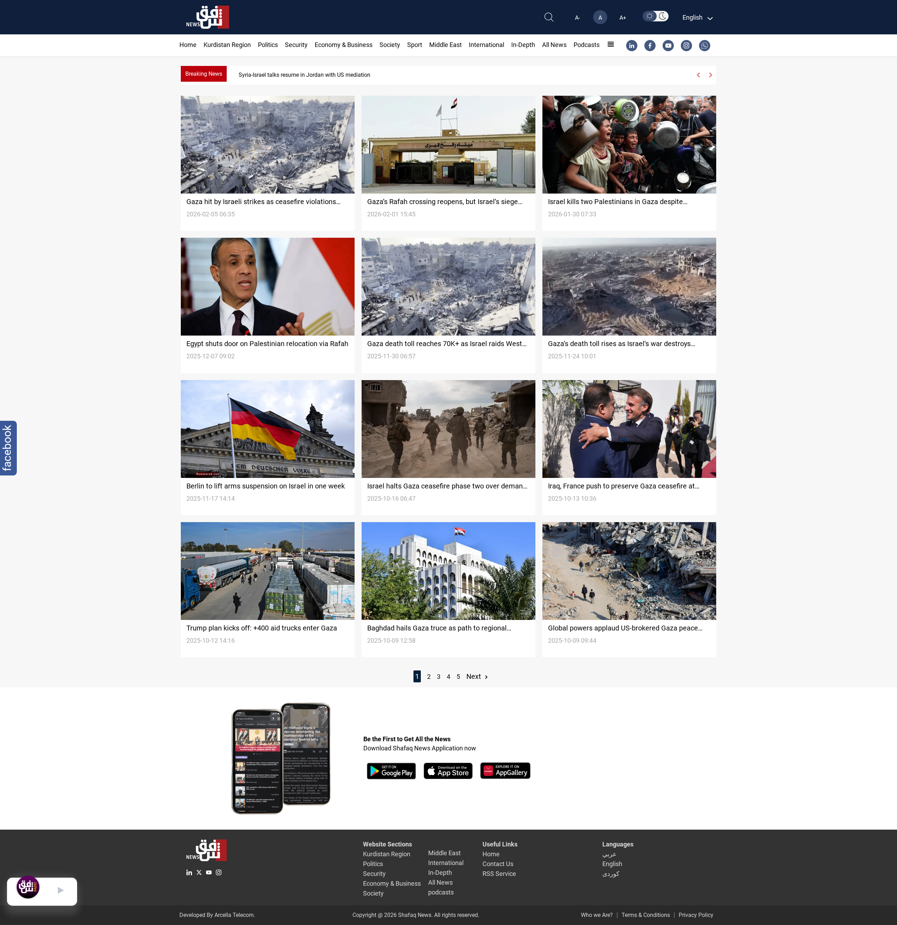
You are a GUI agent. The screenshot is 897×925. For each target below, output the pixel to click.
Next (474, 676)
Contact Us (497, 863)
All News (554, 44)
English (612, 863)
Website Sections (387, 844)
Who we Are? (597, 915)
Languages (618, 844)
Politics (268, 44)
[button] (698, 75)
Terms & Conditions (646, 915)
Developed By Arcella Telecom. (217, 915)
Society (389, 44)
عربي (609, 854)
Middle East (445, 44)
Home (188, 44)
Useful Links (500, 844)
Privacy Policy (696, 915)
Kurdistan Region (227, 44)
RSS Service (499, 873)
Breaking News (203, 73)
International (486, 44)
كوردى (610, 873)
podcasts (587, 44)
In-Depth (523, 44)
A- (577, 17)
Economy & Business (343, 44)
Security (296, 44)
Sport (414, 44)
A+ (622, 17)
